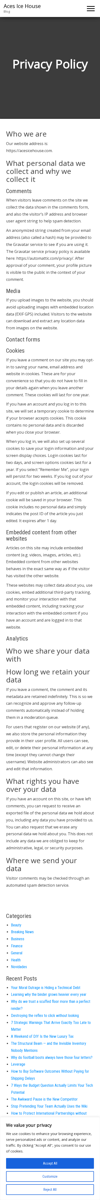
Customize (50, 1176)
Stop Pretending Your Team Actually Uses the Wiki (49, 1106)
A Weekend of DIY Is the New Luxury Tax (42, 1036)
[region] (50, 1158)
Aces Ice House (22, 5)
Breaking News (22, 932)
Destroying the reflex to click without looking (45, 1015)
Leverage (18, 1064)
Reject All (50, 1190)
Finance (17, 946)
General (16, 953)
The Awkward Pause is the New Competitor (44, 1099)
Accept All (50, 1163)
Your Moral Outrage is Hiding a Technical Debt (45, 987)
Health (16, 960)
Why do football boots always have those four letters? (51, 1057)
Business (17, 939)
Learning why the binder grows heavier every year (48, 994)
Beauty (16, 925)
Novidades (19, 967)
